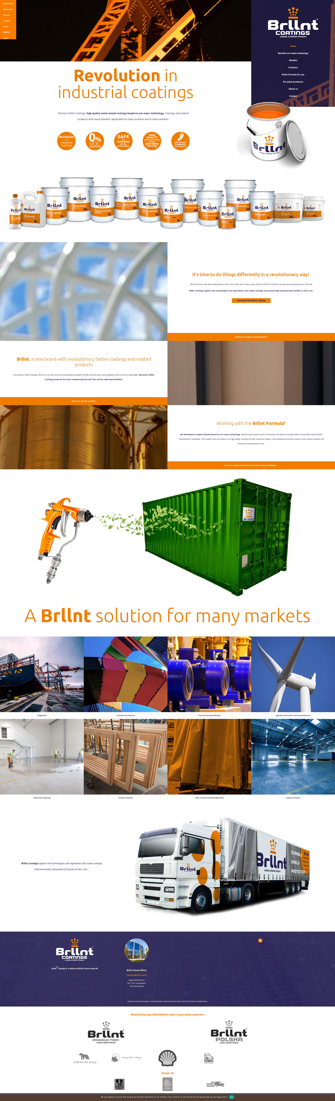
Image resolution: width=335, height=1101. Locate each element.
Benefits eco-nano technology (293, 53)
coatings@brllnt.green (136, 975)
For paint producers (293, 82)
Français (6, 21)
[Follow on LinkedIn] (260, 940)
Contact (293, 96)
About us (293, 89)
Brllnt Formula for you (293, 74)
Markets (293, 60)
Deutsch (6, 15)
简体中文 (6, 32)
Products (293, 67)
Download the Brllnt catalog (251, 300)
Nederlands (8, 9)
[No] (331, 1097)
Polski (5, 26)
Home (293, 46)
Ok (231, 1097)
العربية (5, 38)
